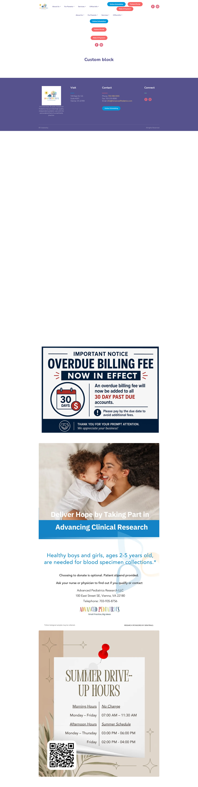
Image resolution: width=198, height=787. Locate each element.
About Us (55, 7)
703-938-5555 (113, 96)
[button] (116, 4)
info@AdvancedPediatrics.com (119, 101)
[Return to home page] (43, 6)
